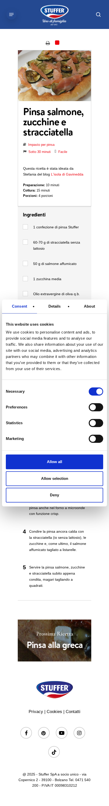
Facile (62, 152)
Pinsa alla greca (54, 640)
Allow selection (54, 478)
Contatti (73, 711)
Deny (54, 495)
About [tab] (89, 306)
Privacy (36, 711)
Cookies (54, 711)
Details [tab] (54, 306)
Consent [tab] (19, 306)
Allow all (54, 462)
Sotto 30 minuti (39, 152)
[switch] (96, 407)
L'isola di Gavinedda (67, 174)
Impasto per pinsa (41, 145)
